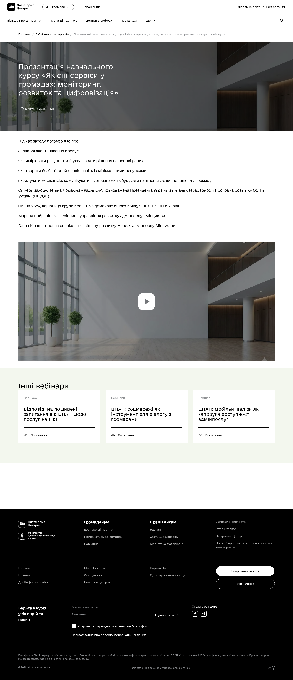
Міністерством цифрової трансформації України (139, 655)
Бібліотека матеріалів (52, 34)
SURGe (201, 655)
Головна (24, 34)
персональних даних (130, 634)
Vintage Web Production (78, 655)
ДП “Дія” (176, 655)
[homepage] (24, 9)
